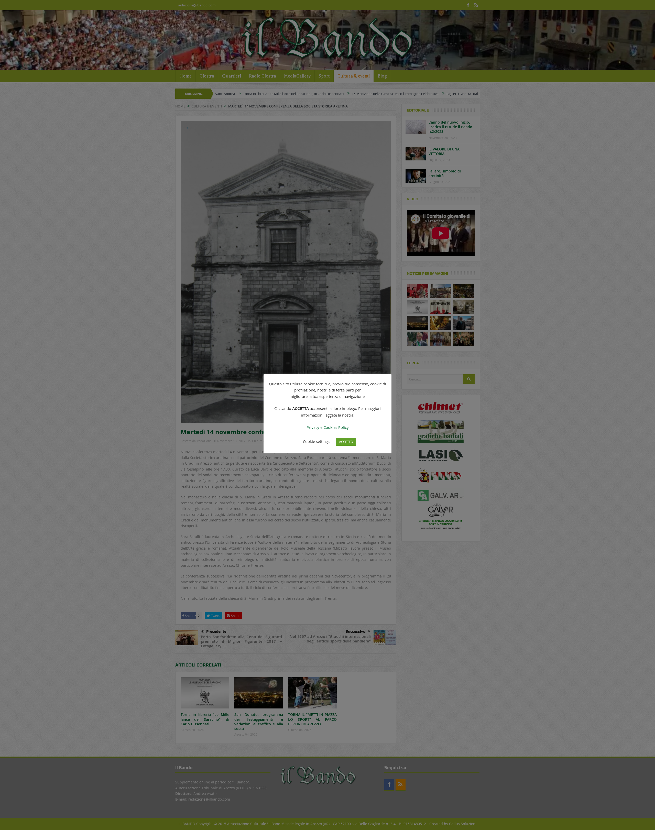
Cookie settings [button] (316, 441)
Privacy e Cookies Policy (328, 427)
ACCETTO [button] (346, 441)
